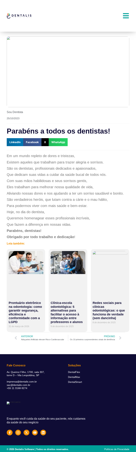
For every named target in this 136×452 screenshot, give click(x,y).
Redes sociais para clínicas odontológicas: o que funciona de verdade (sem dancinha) (109, 310)
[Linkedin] (43, 432)
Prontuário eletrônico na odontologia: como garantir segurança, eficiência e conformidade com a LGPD (25, 312)
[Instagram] (18, 432)
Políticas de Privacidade (116, 449)
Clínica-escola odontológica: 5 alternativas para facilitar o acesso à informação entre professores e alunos (67, 312)
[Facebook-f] (9, 432)
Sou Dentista (15, 112)
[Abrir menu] (126, 15)
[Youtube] (35, 432)
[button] (15, 142)
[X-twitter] (26, 432)
